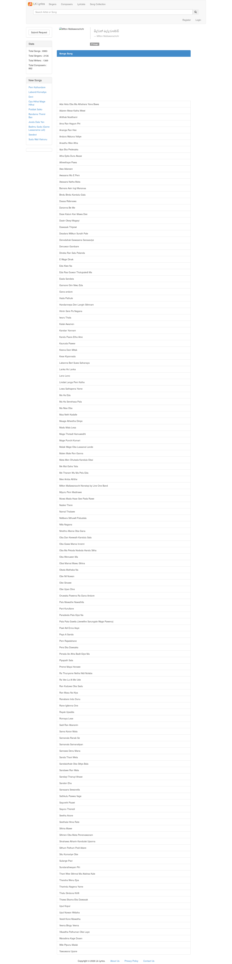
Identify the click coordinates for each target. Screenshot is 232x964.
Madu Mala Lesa (67, 427)
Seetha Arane (66, 815)
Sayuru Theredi (67, 809)
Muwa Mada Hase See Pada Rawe (76, 498)
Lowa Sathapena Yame (71, 388)
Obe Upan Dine (67, 589)
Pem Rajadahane (68, 640)
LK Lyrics (39, 4)
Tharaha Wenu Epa (69, 880)
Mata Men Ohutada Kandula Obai (76, 459)
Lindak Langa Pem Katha (72, 382)
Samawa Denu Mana (69, 750)
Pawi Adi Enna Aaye (69, 627)
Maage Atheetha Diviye (71, 421)
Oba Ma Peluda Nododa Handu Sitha (77, 550)
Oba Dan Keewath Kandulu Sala (75, 537)
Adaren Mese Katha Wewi (72, 110)
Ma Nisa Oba (65, 408)
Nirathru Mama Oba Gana (72, 530)
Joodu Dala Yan (36, 121)
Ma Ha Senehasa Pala (70, 401)
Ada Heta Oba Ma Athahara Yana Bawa (79, 104)
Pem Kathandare (37, 87)
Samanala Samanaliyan (71, 744)
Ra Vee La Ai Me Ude (70, 679)
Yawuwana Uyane (68, 951)
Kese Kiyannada (67, 356)
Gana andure (66, 291)
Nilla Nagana (65, 524)
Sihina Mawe (65, 828)
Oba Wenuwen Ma (68, 556)
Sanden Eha (65, 783)
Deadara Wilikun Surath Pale (73, 233)
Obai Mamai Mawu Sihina (72, 563)
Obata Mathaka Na (68, 569)
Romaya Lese (66, 718)
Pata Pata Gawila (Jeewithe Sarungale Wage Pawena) (86, 621)
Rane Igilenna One (68, 705)
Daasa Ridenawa (67, 201)
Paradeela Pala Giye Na (71, 615)
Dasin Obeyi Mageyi (69, 220)
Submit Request (39, 32)
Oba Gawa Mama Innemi (71, 543)
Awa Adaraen (66, 168)
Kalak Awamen (66, 324)
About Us (114, 960)
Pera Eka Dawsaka (68, 647)
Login (198, 19)
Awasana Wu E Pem (69, 175)
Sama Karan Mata (68, 731)
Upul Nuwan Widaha (69, 912)
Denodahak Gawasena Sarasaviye (76, 239)
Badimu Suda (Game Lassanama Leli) (39, 128)
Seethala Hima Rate (69, 821)
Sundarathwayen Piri (69, 867)
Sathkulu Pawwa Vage (70, 796)
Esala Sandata (66, 278)
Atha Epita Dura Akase (70, 155)
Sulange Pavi (65, 860)
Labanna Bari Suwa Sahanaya (74, 362)
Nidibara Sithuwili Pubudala (72, 518)
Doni (31, 96)
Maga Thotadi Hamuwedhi (72, 433)
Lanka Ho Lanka (67, 369)
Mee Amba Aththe (68, 479)
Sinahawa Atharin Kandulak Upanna (77, 841)
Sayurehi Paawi (67, 802)
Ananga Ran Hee (68, 130)
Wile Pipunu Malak (68, 944)
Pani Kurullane (66, 608)
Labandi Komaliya (37, 92)
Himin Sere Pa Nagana (70, 311)
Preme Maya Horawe (69, 666)
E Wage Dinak (66, 259)
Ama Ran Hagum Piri (69, 123)
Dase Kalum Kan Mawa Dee (73, 214)
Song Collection (98, 4)
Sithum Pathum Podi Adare (72, 847)
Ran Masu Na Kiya (68, 692)
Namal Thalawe (67, 511)
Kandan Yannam (67, 330)
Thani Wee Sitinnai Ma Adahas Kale (77, 873)
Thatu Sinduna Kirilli (69, 893)
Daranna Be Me (67, 207)
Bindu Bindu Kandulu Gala (72, 194)
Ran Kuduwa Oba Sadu (71, 686)
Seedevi (33, 134)
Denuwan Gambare (69, 246)
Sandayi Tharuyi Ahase (71, 776)
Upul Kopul (64, 906)
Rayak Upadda (66, 712)
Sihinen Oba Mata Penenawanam (76, 834)
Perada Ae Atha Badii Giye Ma (74, 653)
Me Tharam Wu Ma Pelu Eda (73, 472)
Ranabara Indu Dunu (69, 699)
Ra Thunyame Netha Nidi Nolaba (75, 673)
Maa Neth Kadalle (68, 414)
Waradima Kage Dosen (70, 938)
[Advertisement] (124, 79)
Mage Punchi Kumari (69, 440)
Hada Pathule (66, 298)
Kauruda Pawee (67, 343)
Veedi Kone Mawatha (69, 918)
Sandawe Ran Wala (69, 770)
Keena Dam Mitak (68, 349)
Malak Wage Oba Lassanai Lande (76, 446)
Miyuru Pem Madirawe (70, 492)
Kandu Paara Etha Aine (71, 336)
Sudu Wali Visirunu (38, 139)
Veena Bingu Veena (69, 925)
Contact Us (148, 960)
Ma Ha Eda (65, 395)
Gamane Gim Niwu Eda (71, 285)
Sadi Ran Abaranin (68, 724)
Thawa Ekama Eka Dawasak (73, 899)
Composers (67, 4)
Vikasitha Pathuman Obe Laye (74, 931)
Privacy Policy (131, 960)
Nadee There (66, 505)
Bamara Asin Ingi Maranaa (72, 188)
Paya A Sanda (66, 634)
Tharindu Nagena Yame (71, 886)
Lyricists (81, 4)
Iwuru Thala (65, 317)
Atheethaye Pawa (68, 162)
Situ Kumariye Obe (68, 854)
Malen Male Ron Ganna (71, 453)
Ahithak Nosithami (68, 117)
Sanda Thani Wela (68, 757)
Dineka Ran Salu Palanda (72, 252)
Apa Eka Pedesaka (68, 149)
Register (186, 19)
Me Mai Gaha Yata (68, 466)
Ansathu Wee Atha (68, 142)
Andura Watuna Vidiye (70, 136)
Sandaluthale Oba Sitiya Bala (73, 763)
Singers (52, 4)
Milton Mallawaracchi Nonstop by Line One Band (83, 485)
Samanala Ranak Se (69, 737)
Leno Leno (64, 375)
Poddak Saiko (35, 109)
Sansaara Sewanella (69, 789)
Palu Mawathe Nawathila (71, 602)
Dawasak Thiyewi (68, 227)
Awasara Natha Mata (69, 181)
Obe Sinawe (65, 582)
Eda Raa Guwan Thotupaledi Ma (75, 272)
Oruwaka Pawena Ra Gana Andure (77, 595)
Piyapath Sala (66, 660)
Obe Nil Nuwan (66, 576)
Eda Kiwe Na (65, 265)
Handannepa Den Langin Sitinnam (76, 304)
